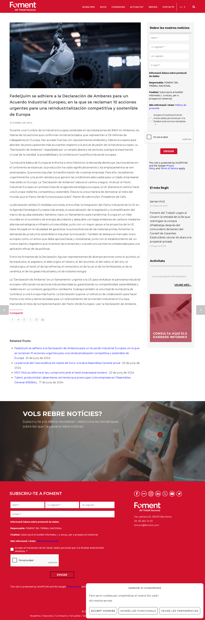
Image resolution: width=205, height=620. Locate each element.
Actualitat (75, 615)
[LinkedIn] (36, 319)
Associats (48, 615)
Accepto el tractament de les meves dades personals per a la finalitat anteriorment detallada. (170, 118)
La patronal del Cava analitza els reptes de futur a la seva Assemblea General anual (67, 363)
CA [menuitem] (181, 7)
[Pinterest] (24, 319)
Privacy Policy (74, 586)
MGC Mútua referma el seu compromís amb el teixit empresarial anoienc (60, 372)
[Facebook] (12, 319)
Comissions (61, 615)
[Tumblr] (30, 319)
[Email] (42, 319)
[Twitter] (18, 319)
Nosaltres (35, 615)
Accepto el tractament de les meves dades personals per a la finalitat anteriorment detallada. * (59, 549)
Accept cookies (103, 610)
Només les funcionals (138, 610)
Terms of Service (169, 168)
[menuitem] (182, 7)
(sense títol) (157, 201)
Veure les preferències (179, 610)
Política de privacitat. (48, 541)
